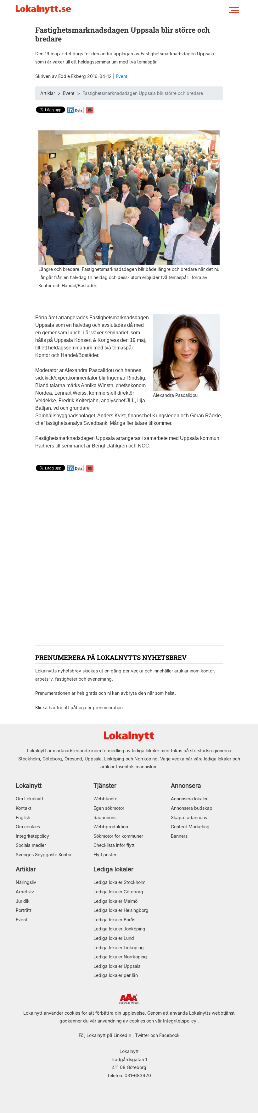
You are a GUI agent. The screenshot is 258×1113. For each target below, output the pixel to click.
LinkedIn (122, 1035)
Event (121, 76)
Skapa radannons (189, 817)
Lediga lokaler (113, 869)
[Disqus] (128, 559)
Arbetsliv (25, 891)
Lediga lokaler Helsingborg (121, 910)
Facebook (169, 1035)
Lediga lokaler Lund (113, 938)
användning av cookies (121, 1020)
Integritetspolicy (32, 836)
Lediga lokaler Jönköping (119, 928)
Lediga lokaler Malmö (115, 901)
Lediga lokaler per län (115, 975)
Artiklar (47, 93)
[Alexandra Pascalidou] (186, 352)
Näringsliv (26, 882)
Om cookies (28, 826)
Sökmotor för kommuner (118, 836)
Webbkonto (105, 798)
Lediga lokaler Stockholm (119, 882)
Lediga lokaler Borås (114, 919)
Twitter (142, 1035)
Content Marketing (190, 826)
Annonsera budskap (191, 808)
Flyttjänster (104, 854)
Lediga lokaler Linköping (118, 947)
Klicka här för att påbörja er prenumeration (79, 707)
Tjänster (104, 785)
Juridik (23, 901)
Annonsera (186, 785)
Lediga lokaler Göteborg (118, 891)
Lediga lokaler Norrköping (120, 956)
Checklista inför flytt (114, 845)
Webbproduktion (110, 826)
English (23, 817)
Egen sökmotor (108, 808)
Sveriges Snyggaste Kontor (44, 854)
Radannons (104, 817)
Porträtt (23, 910)
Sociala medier (31, 845)
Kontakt (23, 808)
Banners (179, 836)
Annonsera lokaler (189, 798)
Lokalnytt (29, 785)
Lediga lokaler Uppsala (117, 966)
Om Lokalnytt (29, 798)
